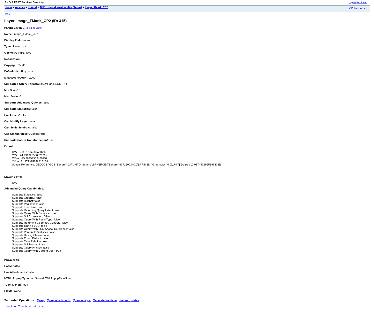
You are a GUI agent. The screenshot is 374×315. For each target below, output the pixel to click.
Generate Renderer (105, 300)
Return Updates (129, 300)
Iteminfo (11, 306)
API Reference (358, 8)
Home (8, 7)
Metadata (39, 306)
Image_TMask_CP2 (96, 7)
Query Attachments (59, 300)
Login (352, 2)
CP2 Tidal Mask (32, 27)
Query (41, 300)
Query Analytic (82, 300)
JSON (7, 14)
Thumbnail (24, 306)
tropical (32, 7)
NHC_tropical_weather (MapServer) (61, 7)
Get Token (361, 2)
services (20, 7)
